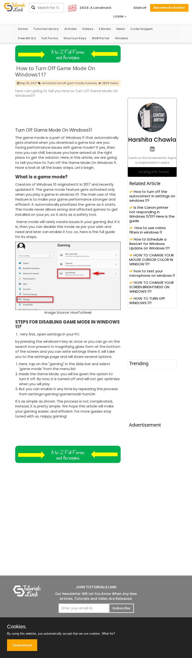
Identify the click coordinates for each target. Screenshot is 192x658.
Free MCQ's (27, 38)
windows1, (49, 83)
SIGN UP (140, 8)
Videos (87, 29)
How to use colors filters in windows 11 (147, 230)
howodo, (91, 83)
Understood (22, 645)
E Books (105, 29)
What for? (108, 633)
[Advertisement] (100, 111)
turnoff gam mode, (70, 83)
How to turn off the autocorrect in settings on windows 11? (152, 196)
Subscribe (121, 608)
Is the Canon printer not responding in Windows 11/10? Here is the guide (152, 214)
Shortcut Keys (74, 38)
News (120, 29)
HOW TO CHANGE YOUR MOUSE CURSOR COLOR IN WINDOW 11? (151, 259)
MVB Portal (100, 38)
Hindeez (121, 38)
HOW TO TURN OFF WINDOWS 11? (147, 300)
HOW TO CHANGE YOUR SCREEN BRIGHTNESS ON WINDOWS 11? (151, 287)
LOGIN (118, 16)
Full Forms (49, 38)
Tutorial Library (46, 29)
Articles (70, 29)
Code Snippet (141, 29)
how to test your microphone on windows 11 (152, 273)
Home (23, 29)
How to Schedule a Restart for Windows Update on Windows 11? (149, 243)
